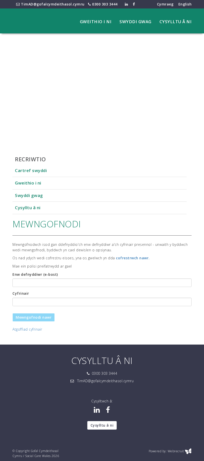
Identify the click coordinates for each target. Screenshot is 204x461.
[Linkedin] (97, 411)
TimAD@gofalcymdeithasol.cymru (52, 4)
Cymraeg (165, 4)
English (185, 4)
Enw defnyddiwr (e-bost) (35, 274)
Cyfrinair (20, 293)
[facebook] (108, 411)
